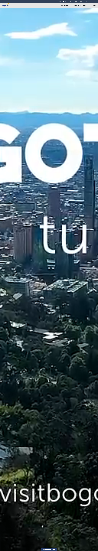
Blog (71, 5)
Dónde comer (77, 5)
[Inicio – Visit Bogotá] (6, 5)
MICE (60, 1)
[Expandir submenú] (67, 5)
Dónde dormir (86, 5)
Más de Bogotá (78, 1)
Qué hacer (64, 5)
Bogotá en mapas (67, 1)
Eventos (94, 5)
